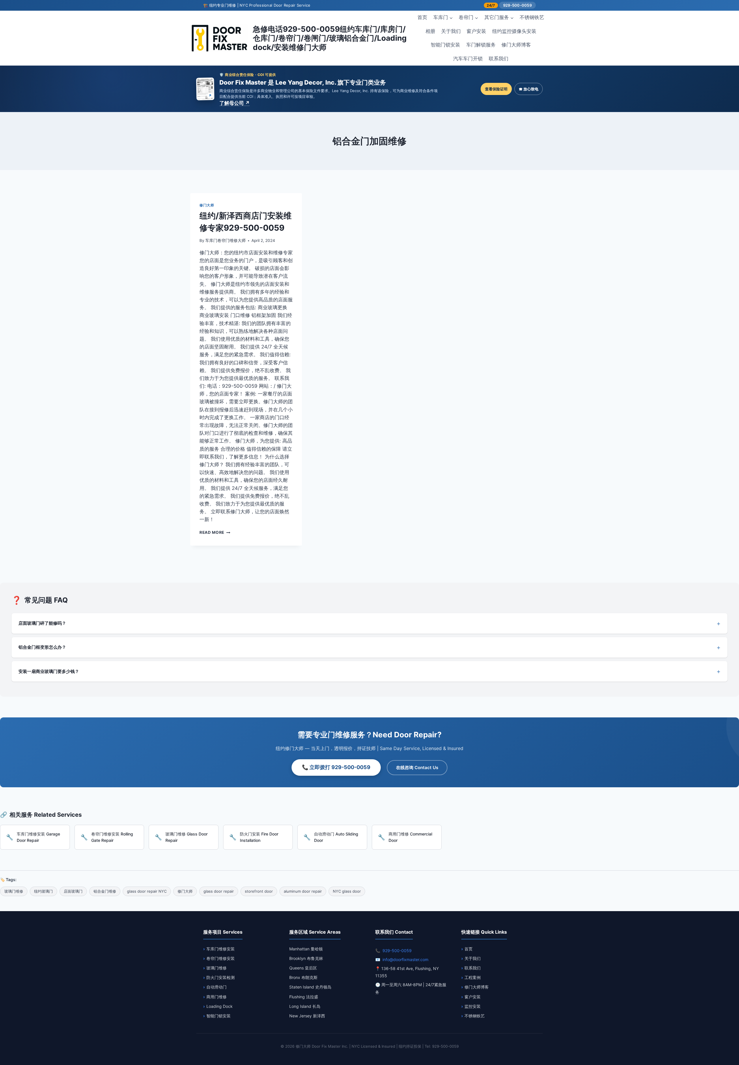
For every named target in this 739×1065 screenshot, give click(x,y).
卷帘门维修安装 (220, 958)
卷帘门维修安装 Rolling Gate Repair (112, 837)
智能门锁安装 (445, 45)
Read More (214, 532)
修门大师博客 (516, 45)
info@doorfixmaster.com (405, 959)
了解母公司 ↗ (234, 103)
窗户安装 (476, 31)
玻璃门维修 (216, 967)
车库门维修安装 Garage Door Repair (38, 837)
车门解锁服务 (481, 45)
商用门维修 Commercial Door (410, 837)
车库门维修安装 (220, 948)
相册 (430, 31)
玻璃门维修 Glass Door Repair (186, 837)
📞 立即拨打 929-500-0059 (336, 767)
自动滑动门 (216, 986)
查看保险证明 (496, 89)
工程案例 (472, 977)
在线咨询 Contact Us (417, 767)
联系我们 (498, 58)
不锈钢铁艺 (532, 17)
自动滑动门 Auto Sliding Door (336, 837)
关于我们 (451, 31)
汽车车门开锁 (468, 58)
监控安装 (472, 1006)
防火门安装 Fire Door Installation (259, 837)
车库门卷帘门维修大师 (225, 240)
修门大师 (206, 205)
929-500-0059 (517, 5)
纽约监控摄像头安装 (514, 31)
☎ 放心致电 (528, 89)
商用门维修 (216, 996)
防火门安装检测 (220, 977)
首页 (422, 17)
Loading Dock (219, 1006)
